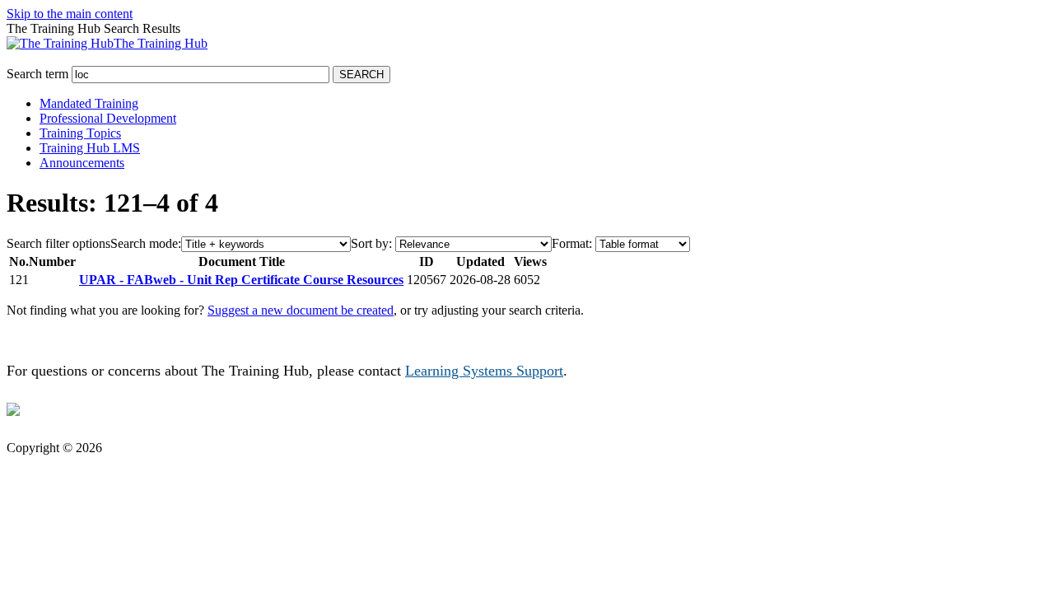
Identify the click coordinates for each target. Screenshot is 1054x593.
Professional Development (108, 118)
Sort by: (371, 243)
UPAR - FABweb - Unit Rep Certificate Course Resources (241, 280)
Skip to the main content (70, 14)
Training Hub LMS (90, 148)
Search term (37, 74)
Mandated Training (89, 103)
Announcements (82, 163)
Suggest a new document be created (301, 310)
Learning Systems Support (484, 370)
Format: (572, 243)
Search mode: (145, 243)
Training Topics (80, 133)
